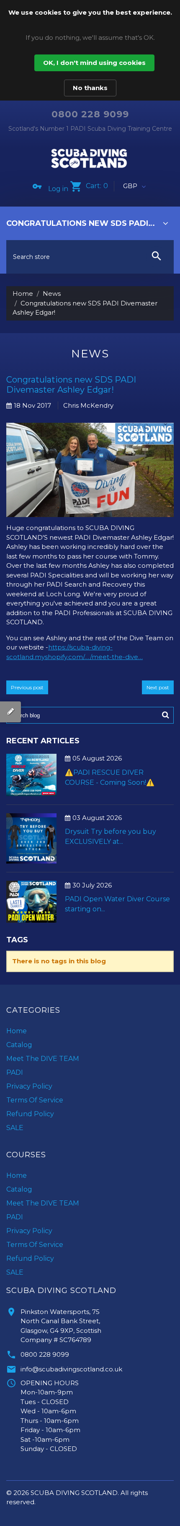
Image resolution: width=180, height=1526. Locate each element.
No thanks (90, 88)
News (52, 293)
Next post (158, 687)
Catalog (19, 1045)
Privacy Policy (29, 1086)
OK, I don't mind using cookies (94, 63)
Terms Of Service (34, 1100)
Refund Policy (30, 1114)
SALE (14, 1128)
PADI (14, 1072)
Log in (58, 189)
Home (23, 293)
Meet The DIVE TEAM (42, 1059)
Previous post (27, 687)
